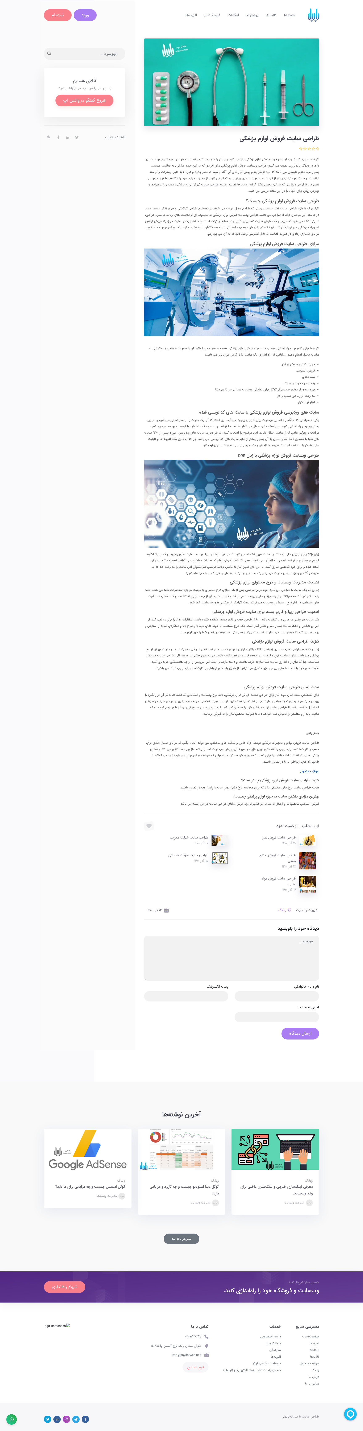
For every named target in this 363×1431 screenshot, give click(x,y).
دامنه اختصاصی (270, 1336)
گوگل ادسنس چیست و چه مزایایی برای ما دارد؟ (90, 1187)
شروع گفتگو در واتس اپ (84, 100)
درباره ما (314, 1376)
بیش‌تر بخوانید (181, 1238)
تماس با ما (312, 1383)
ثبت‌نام (58, 15)
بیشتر (253, 15)
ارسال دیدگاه (300, 1033)
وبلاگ (282, 910)
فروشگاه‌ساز (212, 15)
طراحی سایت (209, 184)
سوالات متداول (309, 1363)
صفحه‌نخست (310, 1336)
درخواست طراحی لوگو (267, 1363)
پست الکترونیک (217, 986)
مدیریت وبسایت (294, 1202)
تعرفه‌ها (289, 15)
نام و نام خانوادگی (306, 986)
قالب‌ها (271, 15)
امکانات (233, 15)
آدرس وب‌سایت (308, 1007)
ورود (85, 15)
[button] (317, 149)
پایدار (286, 1416)
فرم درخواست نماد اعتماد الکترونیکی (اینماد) (252, 1370)
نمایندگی (275, 1350)
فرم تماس (195, 1367)
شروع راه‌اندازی (65, 1287)
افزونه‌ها (191, 15)
